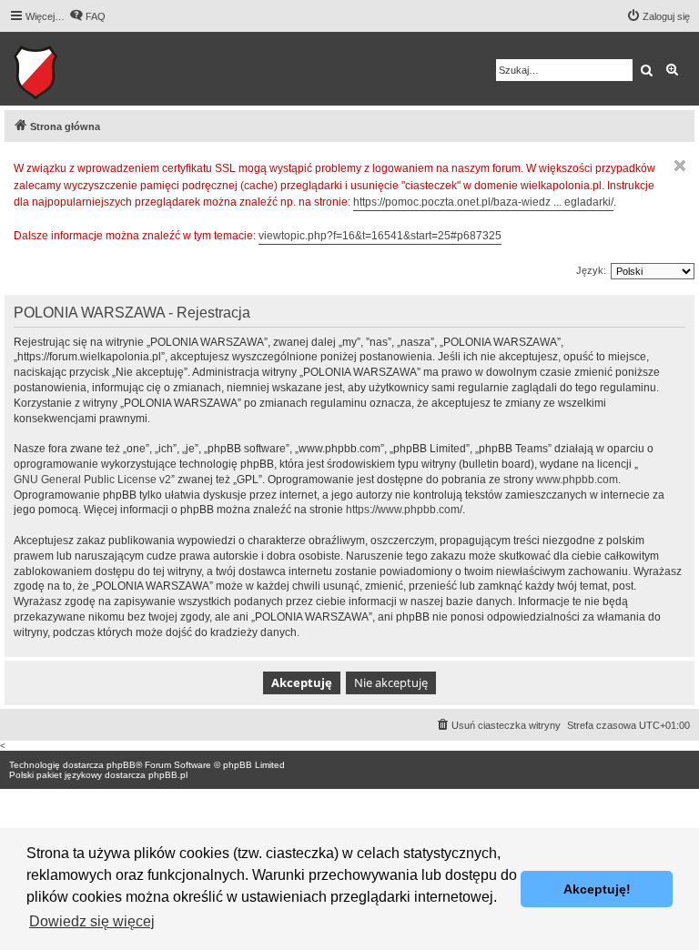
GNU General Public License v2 (92, 479)
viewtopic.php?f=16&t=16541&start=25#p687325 (379, 235)
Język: (591, 270)
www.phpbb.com (577, 479)
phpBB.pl (167, 775)
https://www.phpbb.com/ (404, 509)
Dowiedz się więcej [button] (92, 921)
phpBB (121, 765)
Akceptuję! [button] (597, 889)
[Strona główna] (91, 68)
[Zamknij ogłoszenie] (679, 165)
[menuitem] (87, 16)
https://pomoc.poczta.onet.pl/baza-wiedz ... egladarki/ (483, 202)
